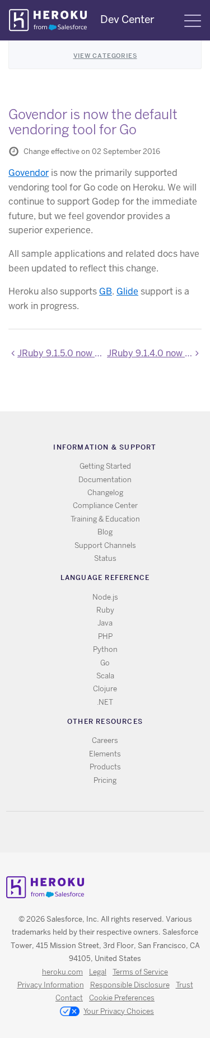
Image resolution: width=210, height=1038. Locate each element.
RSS (79, 832)
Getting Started (105, 466)
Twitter (95, 832)
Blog (105, 532)
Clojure (105, 689)
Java (105, 623)
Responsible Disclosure (130, 985)
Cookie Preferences (122, 998)
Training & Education (105, 519)
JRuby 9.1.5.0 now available (60, 353)
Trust (184, 985)
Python (105, 649)
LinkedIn (128, 832)
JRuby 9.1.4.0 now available (154, 353)
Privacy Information (50, 985)
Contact (69, 998)
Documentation (105, 479)
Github (112, 832)
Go (105, 663)
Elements (105, 754)
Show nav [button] (192, 21)
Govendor (28, 173)
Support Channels (105, 545)
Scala (105, 676)
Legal (97, 972)
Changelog (105, 492)
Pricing (105, 780)
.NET (105, 702)
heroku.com (62, 972)
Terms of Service (140, 972)
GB (105, 291)
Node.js (105, 597)
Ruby (105, 610)
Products (105, 767)
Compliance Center (105, 505)
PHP (105, 636)
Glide (127, 291)
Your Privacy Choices (118, 1011)
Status (105, 558)
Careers (105, 740)
